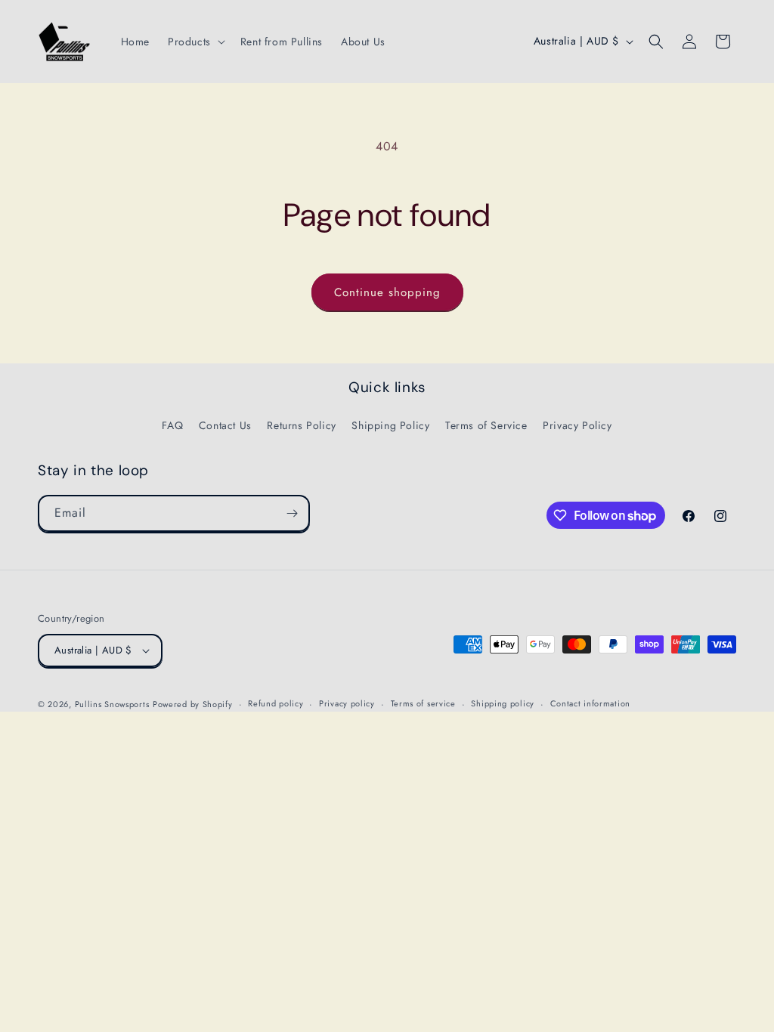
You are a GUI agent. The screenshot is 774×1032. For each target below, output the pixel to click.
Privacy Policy (577, 425)
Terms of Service (486, 425)
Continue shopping (387, 292)
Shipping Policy (390, 425)
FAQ (172, 425)
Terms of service (423, 703)
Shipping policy (502, 703)
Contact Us (225, 425)
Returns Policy (301, 425)
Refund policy (275, 703)
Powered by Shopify (193, 704)
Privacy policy (347, 703)
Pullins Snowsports (112, 704)
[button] (195, 41)
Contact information (590, 703)
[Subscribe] (291, 513)
